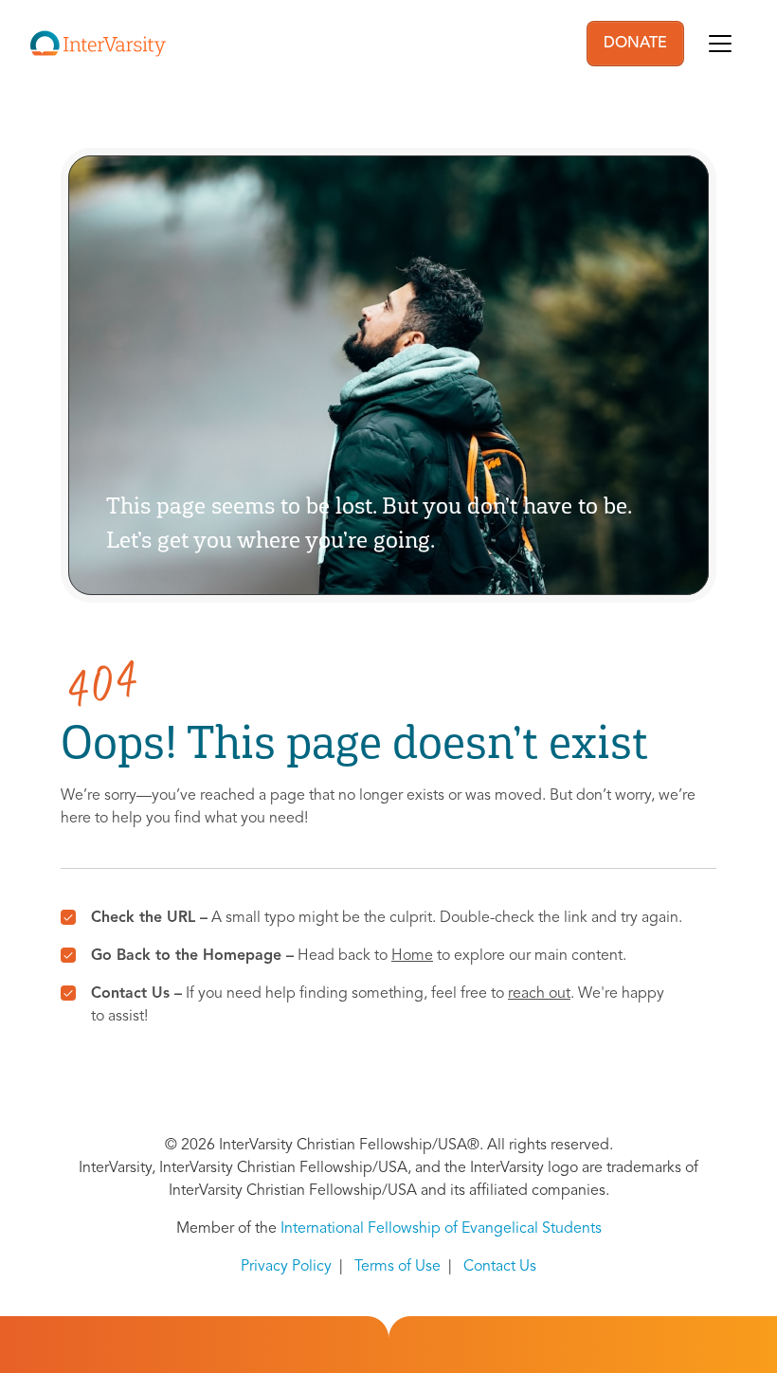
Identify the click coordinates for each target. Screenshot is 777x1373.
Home (412, 956)
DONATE (635, 43)
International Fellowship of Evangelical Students (441, 1229)
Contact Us (499, 1266)
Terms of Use (397, 1266)
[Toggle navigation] (720, 44)
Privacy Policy (286, 1266)
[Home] (98, 43)
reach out (539, 994)
